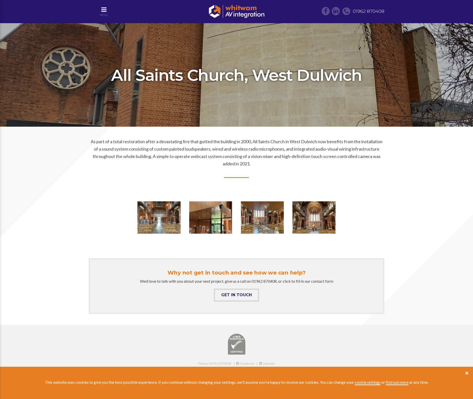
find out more (397, 382)
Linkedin (268, 363)
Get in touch (236, 295)
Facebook (246, 363)
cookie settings (368, 382)
